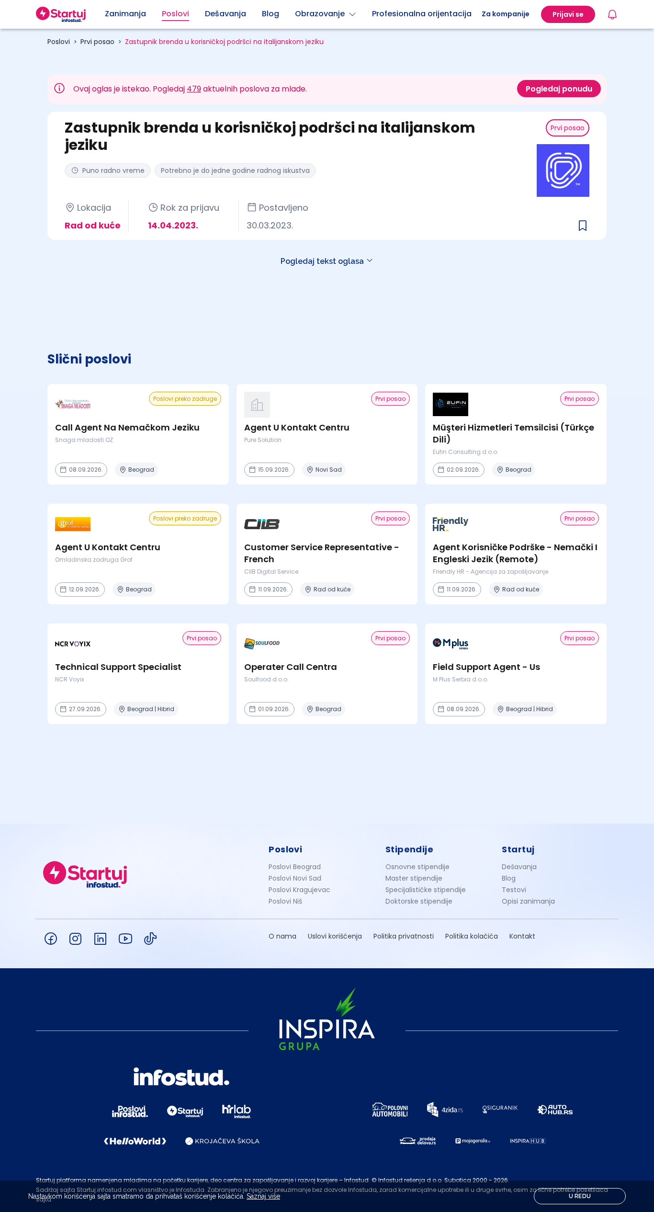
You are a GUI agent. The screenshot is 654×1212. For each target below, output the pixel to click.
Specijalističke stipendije (425, 890)
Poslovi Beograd (295, 867)
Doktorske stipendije (418, 901)
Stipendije (409, 849)
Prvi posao (97, 41)
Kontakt (522, 936)
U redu (580, 1196)
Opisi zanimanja (528, 901)
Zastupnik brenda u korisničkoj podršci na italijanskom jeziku (224, 41)
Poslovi (58, 41)
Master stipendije (413, 878)
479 (194, 88)
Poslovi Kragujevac (299, 890)
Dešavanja (519, 867)
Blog (509, 878)
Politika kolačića (471, 936)
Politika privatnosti (403, 936)
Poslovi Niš (285, 901)
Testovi (514, 890)
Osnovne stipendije (417, 867)
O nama (282, 936)
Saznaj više (263, 1196)
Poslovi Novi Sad (295, 878)
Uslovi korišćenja (335, 936)
